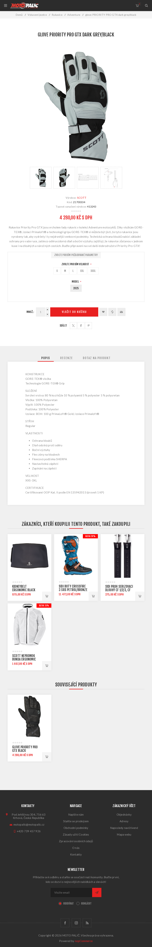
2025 (76, 288)
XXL (82, 271)
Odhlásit (86, 903)
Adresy (124, 821)
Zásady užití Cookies (76, 834)
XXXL (93, 271)
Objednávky (124, 814)
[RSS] (87, 923)
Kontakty (76, 854)
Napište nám (76, 814)
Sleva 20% (90, 536)
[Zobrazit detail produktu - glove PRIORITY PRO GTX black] (29, 716)
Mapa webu (124, 834)
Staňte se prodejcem (76, 821)
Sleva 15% (44, 605)
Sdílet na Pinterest (88, 325)
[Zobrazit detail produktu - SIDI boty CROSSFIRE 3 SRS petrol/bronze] (76, 556)
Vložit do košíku (74, 312)
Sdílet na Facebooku (80, 325)
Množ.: (30, 312)
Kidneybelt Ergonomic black (23, 588)
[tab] (46, 358)
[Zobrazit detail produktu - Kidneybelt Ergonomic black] (29, 556)
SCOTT (81, 197)
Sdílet (63, 325)
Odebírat (68, 903)
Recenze (66, 358)
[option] (40, 178)
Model (76, 281)
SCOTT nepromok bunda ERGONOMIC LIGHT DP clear (24, 659)
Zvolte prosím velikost (76, 264)
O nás (76, 847)
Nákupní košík (139, 4)
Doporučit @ (121, 312)
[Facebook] (65, 923)
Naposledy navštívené (124, 827)
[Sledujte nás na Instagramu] (76, 923)
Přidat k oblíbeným (103, 312)
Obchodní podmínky (76, 827)
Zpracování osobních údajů (76, 841)
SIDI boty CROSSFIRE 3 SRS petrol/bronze (73, 588)
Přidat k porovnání (112, 312)
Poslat (96, 892)
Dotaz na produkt (97, 358)
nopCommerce (84, 941)
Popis (45, 358)
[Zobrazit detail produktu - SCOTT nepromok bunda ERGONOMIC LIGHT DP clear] (29, 625)
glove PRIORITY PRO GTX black (25, 749)
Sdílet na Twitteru (73, 325)
